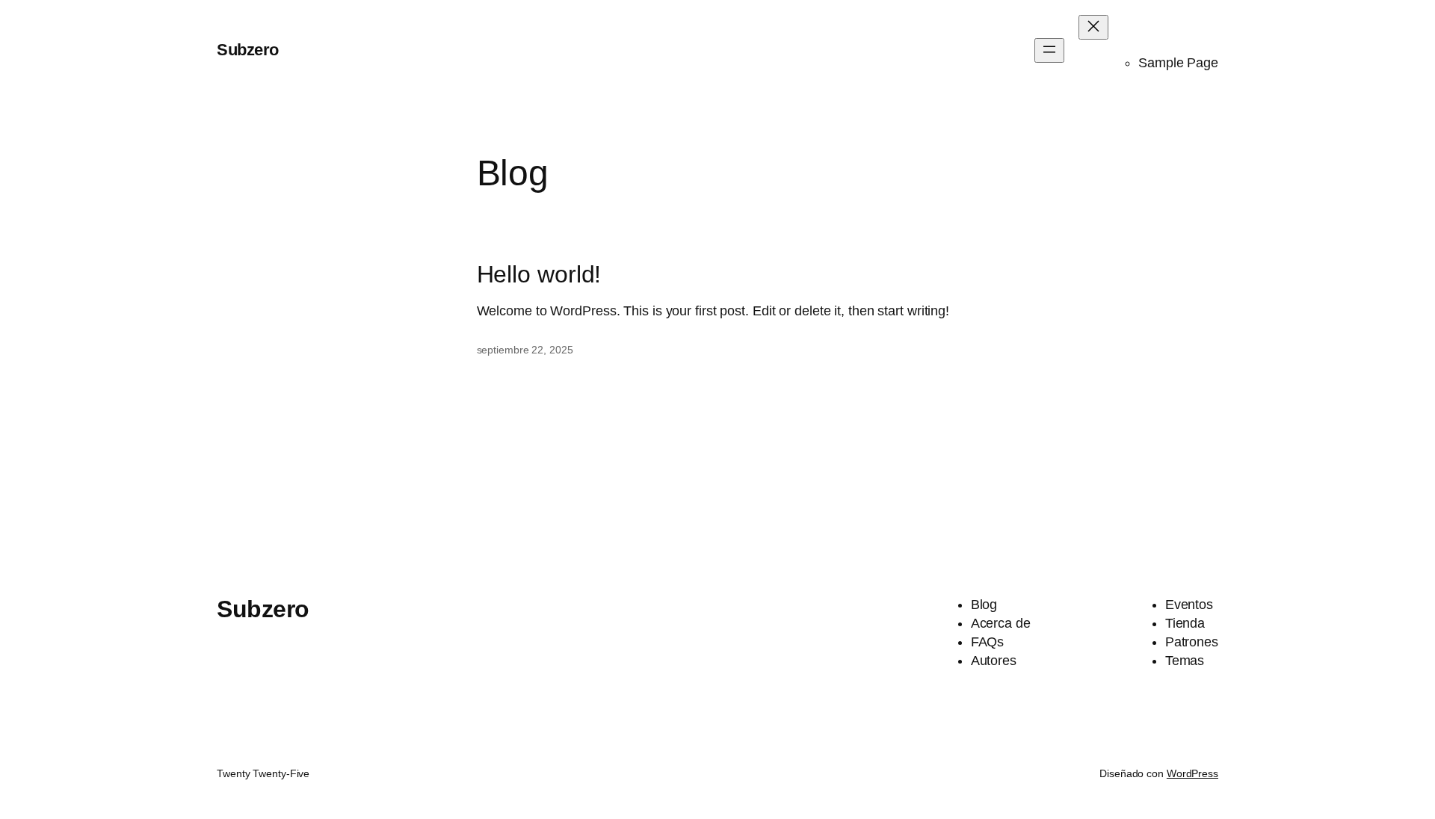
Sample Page (1178, 62)
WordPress (1192, 773)
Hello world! (539, 274)
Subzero (248, 49)
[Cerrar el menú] (1093, 27)
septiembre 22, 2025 (525, 350)
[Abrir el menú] (1049, 50)
